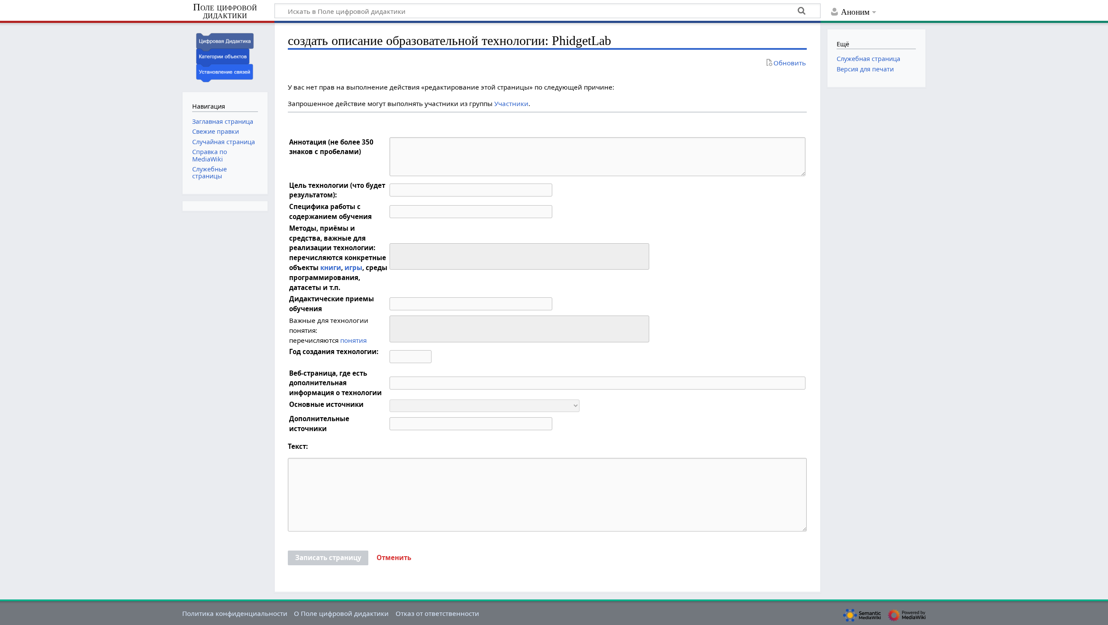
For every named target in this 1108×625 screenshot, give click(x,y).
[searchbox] (398, 255)
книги (330, 267)
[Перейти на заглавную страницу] (225, 56)
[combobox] (519, 256)
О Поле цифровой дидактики (341, 613)
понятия (353, 340)
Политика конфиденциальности (234, 613)
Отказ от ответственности (437, 613)
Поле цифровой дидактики (225, 11)
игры (353, 267)
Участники (511, 103)
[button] (394, 558)
